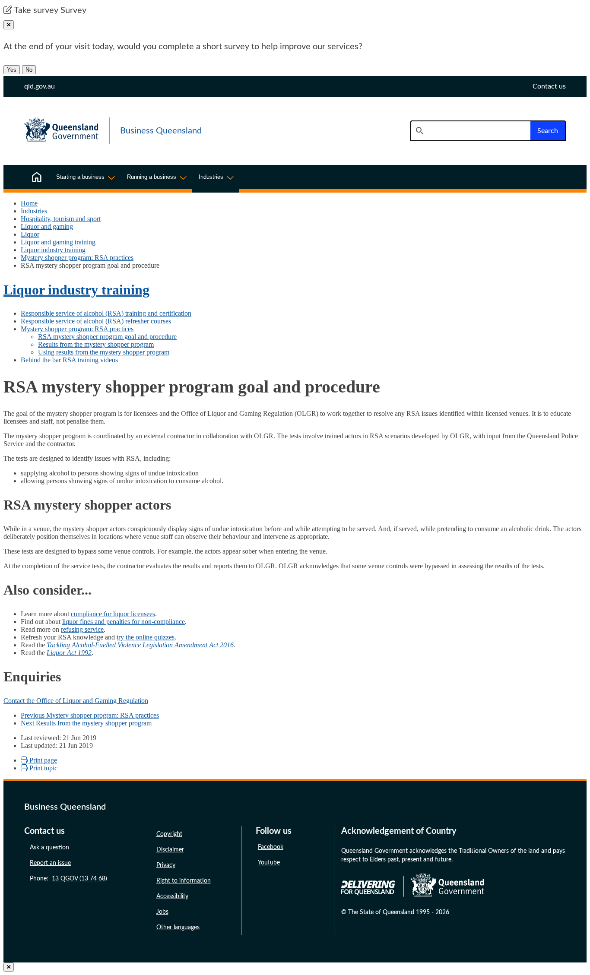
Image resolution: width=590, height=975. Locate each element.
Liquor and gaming (47, 226)
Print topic (42, 768)
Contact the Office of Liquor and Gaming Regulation (75, 700)
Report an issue (50, 863)
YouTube (269, 863)
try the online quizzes (145, 637)
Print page (42, 760)
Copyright (169, 834)
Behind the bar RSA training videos (69, 360)
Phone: (68, 879)
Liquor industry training (53, 249)
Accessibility (172, 896)
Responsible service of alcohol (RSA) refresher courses (96, 321)
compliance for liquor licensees (113, 613)
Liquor (30, 234)
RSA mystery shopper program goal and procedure (107, 336)
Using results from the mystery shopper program (103, 352)
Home (29, 203)
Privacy (165, 865)
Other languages (178, 927)
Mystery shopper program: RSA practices (77, 257)
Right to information (183, 881)
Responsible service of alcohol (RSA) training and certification (106, 313)
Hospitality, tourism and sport (61, 218)
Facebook (270, 847)
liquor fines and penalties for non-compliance (123, 621)
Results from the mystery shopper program (96, 344)
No (28, 69)
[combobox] (470, 130)
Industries (34, 211)
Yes (11, 69)
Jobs (162, 912)
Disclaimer (170, 850)
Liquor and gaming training (58, 242)
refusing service (82, 629)
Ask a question (49, 848)
